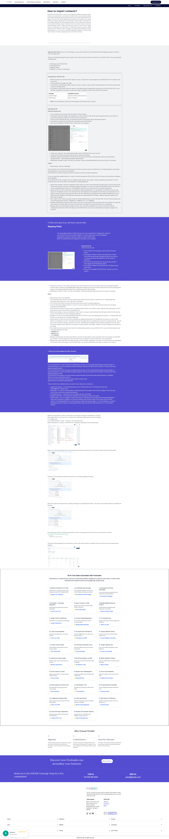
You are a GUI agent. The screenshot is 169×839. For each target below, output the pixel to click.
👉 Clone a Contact (54, 678)
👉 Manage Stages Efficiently (81, 624)
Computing (136, 824)
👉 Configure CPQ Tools (55, 718)
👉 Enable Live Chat (104, 624)
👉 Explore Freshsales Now (81, 718)
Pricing (84, 830)
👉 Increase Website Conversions (107, 638)
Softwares (84, 819)
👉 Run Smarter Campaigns (105, 596)
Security (136, 819)
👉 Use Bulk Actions (104, 704)
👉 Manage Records (79, 678)
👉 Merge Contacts (104, 664)
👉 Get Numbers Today (80, 664)
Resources (32, 830)
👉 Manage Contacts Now (55, 664)
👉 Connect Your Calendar (105, 651)
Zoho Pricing (136, 830)
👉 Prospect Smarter (104, 691)
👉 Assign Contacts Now (55, 623)
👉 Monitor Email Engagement (81, 704)
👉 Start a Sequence (54, 691)
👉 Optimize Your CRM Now (56, 594)
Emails (32, 819)
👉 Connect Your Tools (55, 611)
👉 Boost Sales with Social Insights (82, 594)
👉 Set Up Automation (79, 651)
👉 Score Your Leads (54, 638)
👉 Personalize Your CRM (80, 638)
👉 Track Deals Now (79, 691)
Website (84, 824)
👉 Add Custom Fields (54, 651)
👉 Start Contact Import (80, 609)
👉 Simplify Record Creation (106, 678)
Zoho (32, 824)
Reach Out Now (107, 761)
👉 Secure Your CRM (54, 704)
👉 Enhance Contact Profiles (106, 611)
